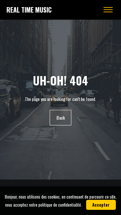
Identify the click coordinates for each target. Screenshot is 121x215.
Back (60, 117)
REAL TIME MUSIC (29, 10)
